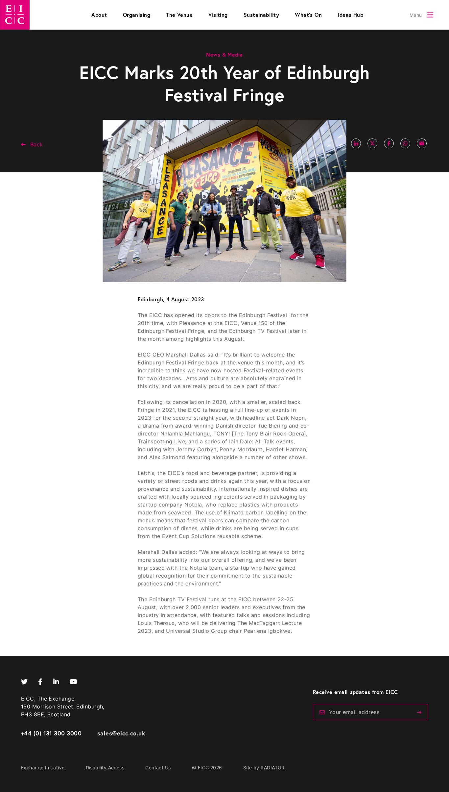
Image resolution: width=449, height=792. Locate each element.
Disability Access (105, 767)
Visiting (218, 14)
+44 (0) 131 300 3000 (51, 733)
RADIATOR (273, 767)
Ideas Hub (350, 14)
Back (36, 144)
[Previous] (419, 712)
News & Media (224, 54)
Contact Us (158, 767)
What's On (308, 14)
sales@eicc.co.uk (121, 733)
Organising (137, 14)
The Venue (179, 14)
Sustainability (261, 14)
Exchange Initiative (43, 767)
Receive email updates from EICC (355, 691)
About (99, 14)
